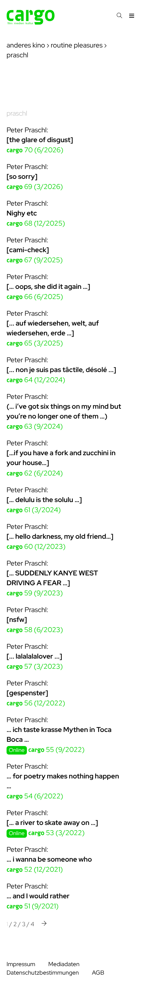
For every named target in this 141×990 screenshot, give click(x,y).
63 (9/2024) (35, 426)
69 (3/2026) (35, 186)
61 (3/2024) (34, 510)
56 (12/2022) (36, 703)
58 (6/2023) (35, 630)
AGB (98, 973)
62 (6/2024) (35, 473)
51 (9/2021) (33, 906)
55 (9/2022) (56, 749)
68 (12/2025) (36, 223)
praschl (17, 113)
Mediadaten (63, 964)
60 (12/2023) (36, 546)
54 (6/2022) (35, 796)
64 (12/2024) (36, 380)
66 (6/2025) (35, 296)
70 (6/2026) (35, 150)
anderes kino (26, 45)
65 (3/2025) (35, 343)
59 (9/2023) (35, 593)
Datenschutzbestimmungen (43, 973)
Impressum (21, 964)
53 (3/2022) (56, 833)
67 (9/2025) (35, 260)
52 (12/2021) (35, 869)
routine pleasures (77, 45)
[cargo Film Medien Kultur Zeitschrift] (31, 23)
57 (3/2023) (35, 666)
